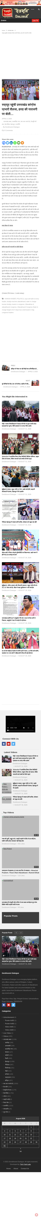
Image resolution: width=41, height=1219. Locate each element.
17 (4, 1138)
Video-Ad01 (9, 1027)
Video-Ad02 (9, 1030)
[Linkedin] (11, 142)
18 (10, 1138)
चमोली (7, 1055)
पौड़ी (6, 1071)
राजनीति (17, 124)
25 (10, 1142)
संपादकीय (6, 1109)
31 (4, 1146)
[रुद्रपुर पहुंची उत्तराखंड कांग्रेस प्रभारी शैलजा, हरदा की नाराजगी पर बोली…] (20, 411)
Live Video (7, 1033)
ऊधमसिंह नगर (16, 121)
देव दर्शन (5, 1087)
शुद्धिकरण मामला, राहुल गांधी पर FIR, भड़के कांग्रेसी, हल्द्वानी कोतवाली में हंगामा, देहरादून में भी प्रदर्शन (25, 786)
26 (15, 1142)
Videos (5, 1036)
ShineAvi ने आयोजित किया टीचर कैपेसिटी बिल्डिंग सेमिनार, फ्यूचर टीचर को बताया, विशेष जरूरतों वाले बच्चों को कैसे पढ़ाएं (25, 772)
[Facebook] (3, 142)
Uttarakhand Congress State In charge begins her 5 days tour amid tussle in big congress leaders (20, 309)
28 (26, 1142)
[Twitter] (7, 142)
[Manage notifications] (36, 1214)
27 (20, 1142)
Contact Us (25, 1168)
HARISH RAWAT (10, 299)
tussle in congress (18, 304)
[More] (22, 142)
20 (20, 1138)
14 (26, 1135)
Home (8, 1168)
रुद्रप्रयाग (8, 1077)
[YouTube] (8, 744)
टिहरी (6, 1058)
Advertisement (8, 1017)
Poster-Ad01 (9, 1020)
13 (20, 1135)
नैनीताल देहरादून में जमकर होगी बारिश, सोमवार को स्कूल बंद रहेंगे (19, 522)
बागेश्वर (7, 1074)
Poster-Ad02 (9, 1023)
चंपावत (7, 1052)
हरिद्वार (7, 1080)
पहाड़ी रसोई (6, 1099)
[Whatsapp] (15, 142)
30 (36, 1142)
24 (4, 1142)
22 (31, 1138)
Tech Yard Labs (25, 1164)
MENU (4, 20)
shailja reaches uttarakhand (16, 301)
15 (31, 1135)
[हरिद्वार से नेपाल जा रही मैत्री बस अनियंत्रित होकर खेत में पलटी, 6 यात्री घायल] (20, 368)
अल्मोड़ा (7, 1042)
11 (10, 1135)
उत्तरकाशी (7, 1046)
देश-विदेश (7, 124)
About (16, 1168)
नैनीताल (7, 1064)
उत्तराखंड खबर (7, 121)
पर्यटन (5, 1096)
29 (31, 1142)
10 (4, 1135)
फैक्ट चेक (6, 1102)
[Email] (18, 142)
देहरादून (12, 124)
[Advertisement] (20, 55)
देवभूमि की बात (7, 1090)
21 (26, 1138)
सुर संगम (5, 1112)
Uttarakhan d (29, 304)
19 (15, 1138)
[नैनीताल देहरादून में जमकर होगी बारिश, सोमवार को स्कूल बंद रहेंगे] (6, 799)
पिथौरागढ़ (7, 1068)
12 (15, 1135)
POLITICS (20, 299)
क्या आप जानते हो (25, 121)
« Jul (21, 1149)
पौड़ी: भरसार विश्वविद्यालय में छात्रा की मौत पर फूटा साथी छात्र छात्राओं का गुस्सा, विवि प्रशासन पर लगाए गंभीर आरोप (25, 758)
